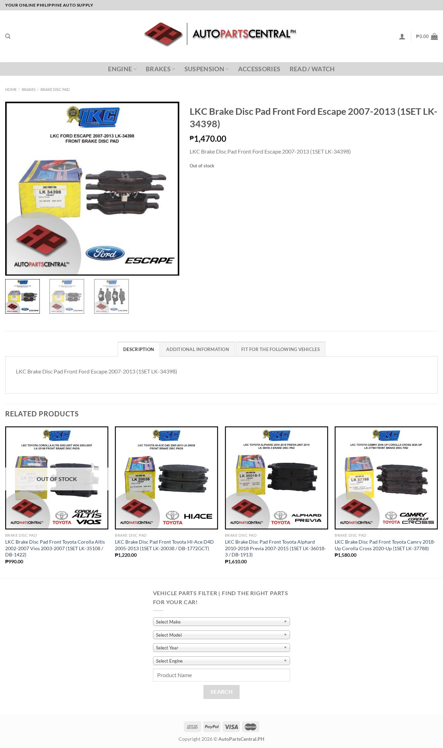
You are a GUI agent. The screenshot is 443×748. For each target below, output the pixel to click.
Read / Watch (312, 69)
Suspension (204, 69)
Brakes (158, 69)
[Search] (7, 36)
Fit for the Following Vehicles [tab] (280, 349)
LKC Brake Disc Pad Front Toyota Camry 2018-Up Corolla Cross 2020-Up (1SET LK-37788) (385, 545)
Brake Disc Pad (55, 89)
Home (11, 89)
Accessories (259, 69)
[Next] (437, 501)
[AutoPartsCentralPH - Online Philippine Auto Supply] (221, 36)
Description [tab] (138, 349)
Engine (120, 69)
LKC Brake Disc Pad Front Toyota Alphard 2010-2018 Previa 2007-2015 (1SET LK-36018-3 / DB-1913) (275, 548)
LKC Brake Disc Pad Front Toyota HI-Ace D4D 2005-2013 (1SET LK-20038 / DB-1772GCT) (164, 545)
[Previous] (5, 501)
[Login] (402, 36)
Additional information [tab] (197, 349)
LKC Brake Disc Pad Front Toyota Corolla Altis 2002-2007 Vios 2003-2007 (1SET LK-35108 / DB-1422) (55, 548)
